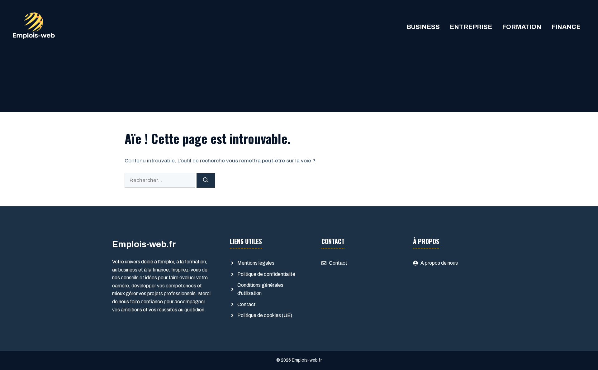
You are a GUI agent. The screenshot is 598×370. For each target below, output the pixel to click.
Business (423, 26)
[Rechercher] (206, 180)
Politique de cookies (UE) (264, 315)
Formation (521, 26)
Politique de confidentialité (266, 274)
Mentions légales (255, 263)
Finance (566, 26)
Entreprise (471, 26)
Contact (246, 304)
